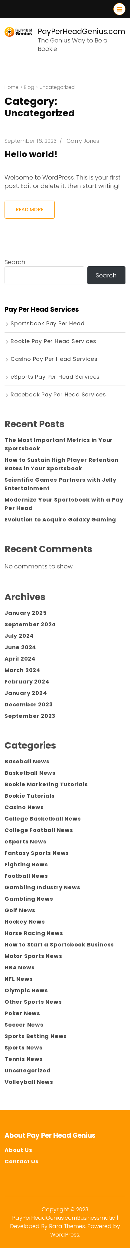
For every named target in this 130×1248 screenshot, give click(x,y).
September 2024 (30, 624)
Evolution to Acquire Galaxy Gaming (60, 519)
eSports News (26, 841)
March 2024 (23, 670)
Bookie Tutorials (30, 795)
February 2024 (27, 681)
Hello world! (31, 154)
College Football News (39, 830)
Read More (30, 209)
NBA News (19, 967)
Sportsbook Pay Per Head (47, 323)
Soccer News (24, 1024)
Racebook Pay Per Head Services (58, 394)
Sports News (24, 1047)
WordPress (64, 1234)
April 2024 (20, 658)
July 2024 (19, 636)
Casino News (24, 807)
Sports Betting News (36, 1036)
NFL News (19, 979)
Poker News (22, 1013)
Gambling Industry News (42, 887)
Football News (26, 876)
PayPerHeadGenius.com (81, 31)
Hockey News (25, 921)
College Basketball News (43, 818)
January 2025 (26, 613)
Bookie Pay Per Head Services (53, 341)
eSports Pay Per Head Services (55, 376)
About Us (18, 1150)
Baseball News (27, 761)
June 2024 (20, 647)
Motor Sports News (33, 956)
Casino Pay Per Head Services (54, 359)
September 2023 (30, 716)
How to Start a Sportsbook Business (59, 944)
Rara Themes (67, 1226)
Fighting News (26, 864)
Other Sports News (33, 1002)
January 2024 (26, 693)
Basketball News (30, 773)
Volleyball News (29, 1082)
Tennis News (24, 1059)
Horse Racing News (34, 933)
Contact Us (22, 1161)
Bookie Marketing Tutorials (46, 784)
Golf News (20, 910)
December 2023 (29, 704)
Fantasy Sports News (37, 853)
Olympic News (26, 990)
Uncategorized (27, 1070)
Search (15, 262)
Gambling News (29, 898)
